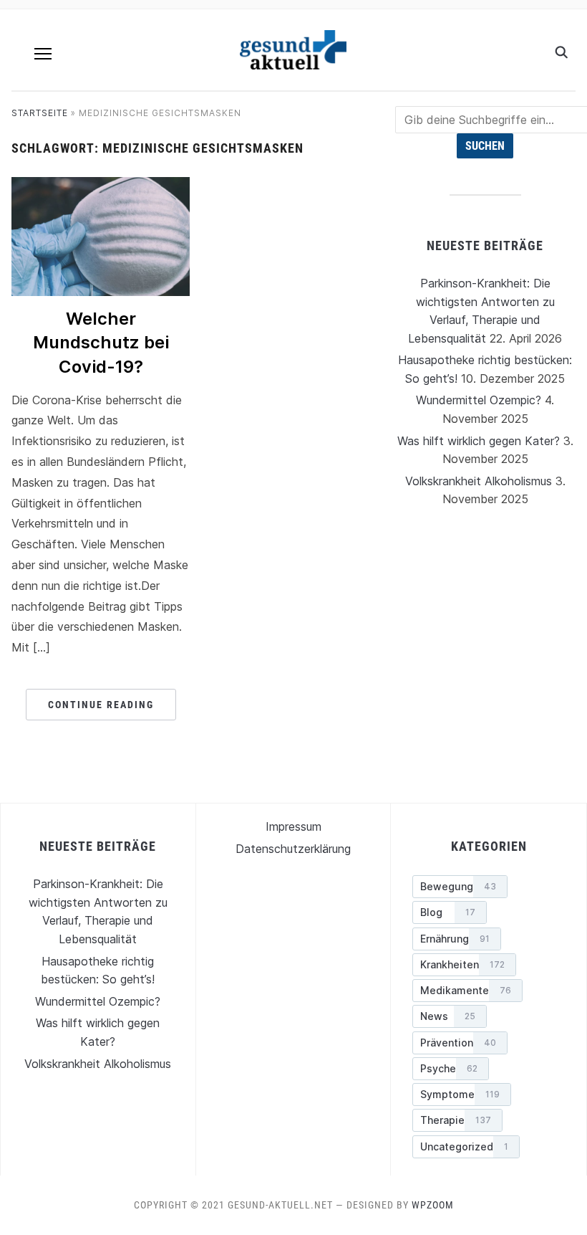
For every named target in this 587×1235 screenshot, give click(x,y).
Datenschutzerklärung (293, 848)
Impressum (293, 826)
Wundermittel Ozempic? (478, 400)
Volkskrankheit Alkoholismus (478, 481)
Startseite (39, 113)
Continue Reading (101, 704)
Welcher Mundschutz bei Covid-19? (101, 342)
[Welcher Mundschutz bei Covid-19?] (100, 185)
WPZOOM (433, 1205)
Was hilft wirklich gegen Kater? (478, 441)
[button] (43, 54)
